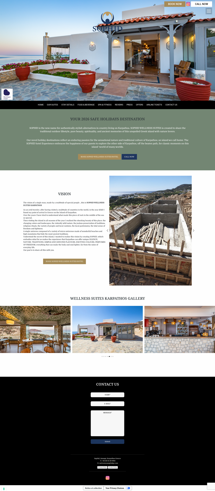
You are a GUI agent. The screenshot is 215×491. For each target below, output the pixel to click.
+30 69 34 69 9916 (108, 461)
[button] (107, 230)
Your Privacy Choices (114, 488)
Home (41, 105)
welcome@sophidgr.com (108, 463)
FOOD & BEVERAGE (86, 105)
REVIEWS (119, 105)
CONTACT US (171, 105)
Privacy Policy (102, 467)
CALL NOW (201, 4)
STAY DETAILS (67, 105)
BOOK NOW (175, 4)
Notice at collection (93, 488)
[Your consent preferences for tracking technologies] (4, 489)
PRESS (130, 105)
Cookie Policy (113, 467)
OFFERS (139, 105)
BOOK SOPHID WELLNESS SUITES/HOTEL (99, 157)
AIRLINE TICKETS (154, 105)
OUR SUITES (52, 105)
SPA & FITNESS (105, 105)
